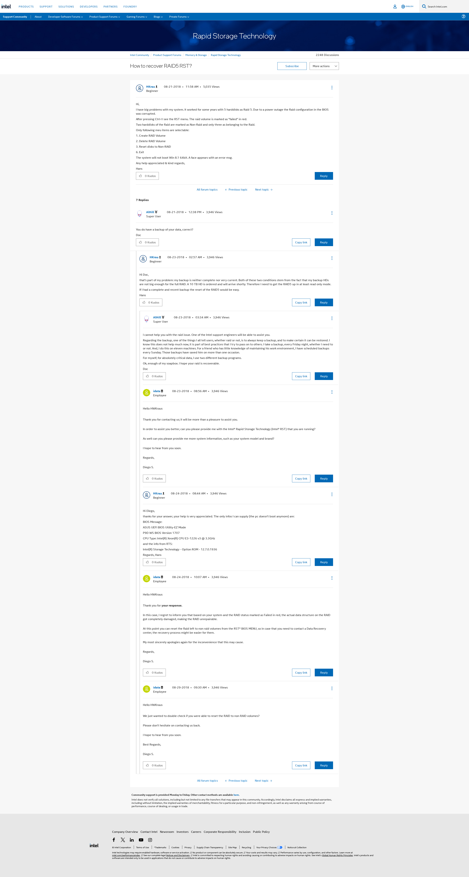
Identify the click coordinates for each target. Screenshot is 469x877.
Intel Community (139, 55)
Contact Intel (149, 832)
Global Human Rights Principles (337, 855)
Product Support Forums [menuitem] (103, 16)
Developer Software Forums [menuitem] (64, 16)
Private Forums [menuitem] (178, 16)
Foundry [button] (130, 6)
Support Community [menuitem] (15, 16)
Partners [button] (111, 6)
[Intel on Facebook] (114, 840)
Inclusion (244, 832)
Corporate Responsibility (220, 832)
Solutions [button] (66, 6)
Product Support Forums (167, 55)
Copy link (301, 242)
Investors (183, 832)
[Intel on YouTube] (141, 840)
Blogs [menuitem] (157, 16)
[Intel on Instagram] (150, 840)
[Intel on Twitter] (123, 840)
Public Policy (261, 832)
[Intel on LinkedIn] (132, 840)
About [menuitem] (38, 16)
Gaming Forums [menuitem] (136, 16)
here (236, 795)
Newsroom (167, 832)
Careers (196, 832)
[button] (331, 87)
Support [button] (46, 6)
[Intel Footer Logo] (94, 845)
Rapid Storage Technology (226, 55)
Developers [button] (89, 6)
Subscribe (292, 66)
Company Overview (125, 832)
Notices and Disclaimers (178, 855)
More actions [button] (321, 66)
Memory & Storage (196, 55)
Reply (324, 176)
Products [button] (26, 6)
